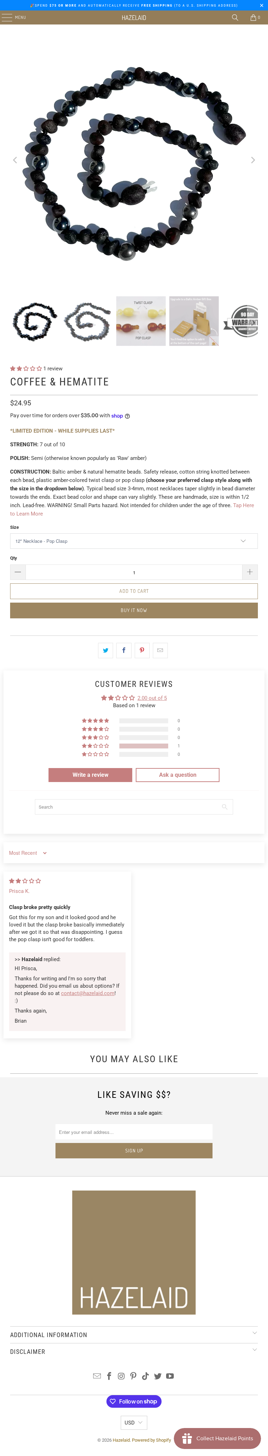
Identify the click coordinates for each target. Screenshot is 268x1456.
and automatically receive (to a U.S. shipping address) (147, 5)
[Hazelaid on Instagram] (121, 1376)
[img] (25, 881)
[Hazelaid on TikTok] (146, 1376)
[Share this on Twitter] (105, 650)
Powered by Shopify (151, 1440)
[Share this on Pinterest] (142, 650)
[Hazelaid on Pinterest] (133, 1376)
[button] (26, 368)
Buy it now (134, 610)
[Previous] (15, 160)
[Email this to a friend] (160, 650)
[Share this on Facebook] (123, 650)
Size (14, 527)
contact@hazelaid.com (87, 993)
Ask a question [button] (177, 775)
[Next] (252, 160)
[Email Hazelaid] (97, 1376)
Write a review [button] (91, 775)
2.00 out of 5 (152, 698)
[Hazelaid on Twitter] (158, 1376)
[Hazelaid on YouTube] (170, 1376)
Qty (13, 558)
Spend (43, 5)
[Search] (235, 17)
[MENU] (3, 17)
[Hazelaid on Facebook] (109, 1376)
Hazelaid (134, 17)
